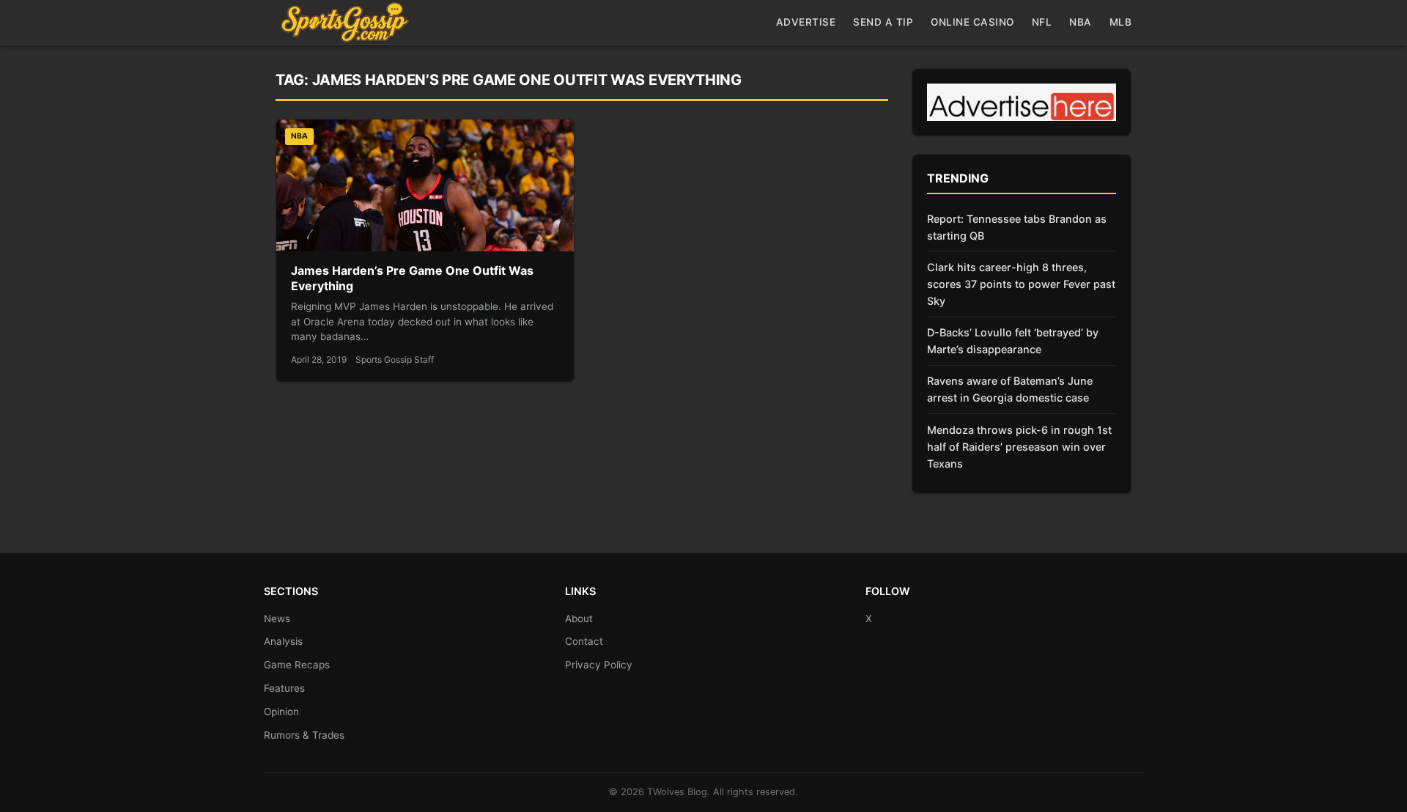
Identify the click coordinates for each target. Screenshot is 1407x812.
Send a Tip (883, 22)
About (579, 618)
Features (284, 688)
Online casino (972, 22)
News (277, 618)
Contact (584, 641)
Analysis (283, 641)
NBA (1080, 22)
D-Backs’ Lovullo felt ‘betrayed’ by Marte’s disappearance (1012, 340)
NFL (1042, 22)
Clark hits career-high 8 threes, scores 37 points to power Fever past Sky (1021, 284)
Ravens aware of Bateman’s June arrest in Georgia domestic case (1010, 389)
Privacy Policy (598, 665)
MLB (1120, 22)
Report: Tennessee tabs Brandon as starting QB (1017, 227)
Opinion (281, 711)
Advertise (806, 22)
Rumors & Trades (304, 735)
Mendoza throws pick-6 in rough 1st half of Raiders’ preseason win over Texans (1019, 447)
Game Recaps (297, 665)
